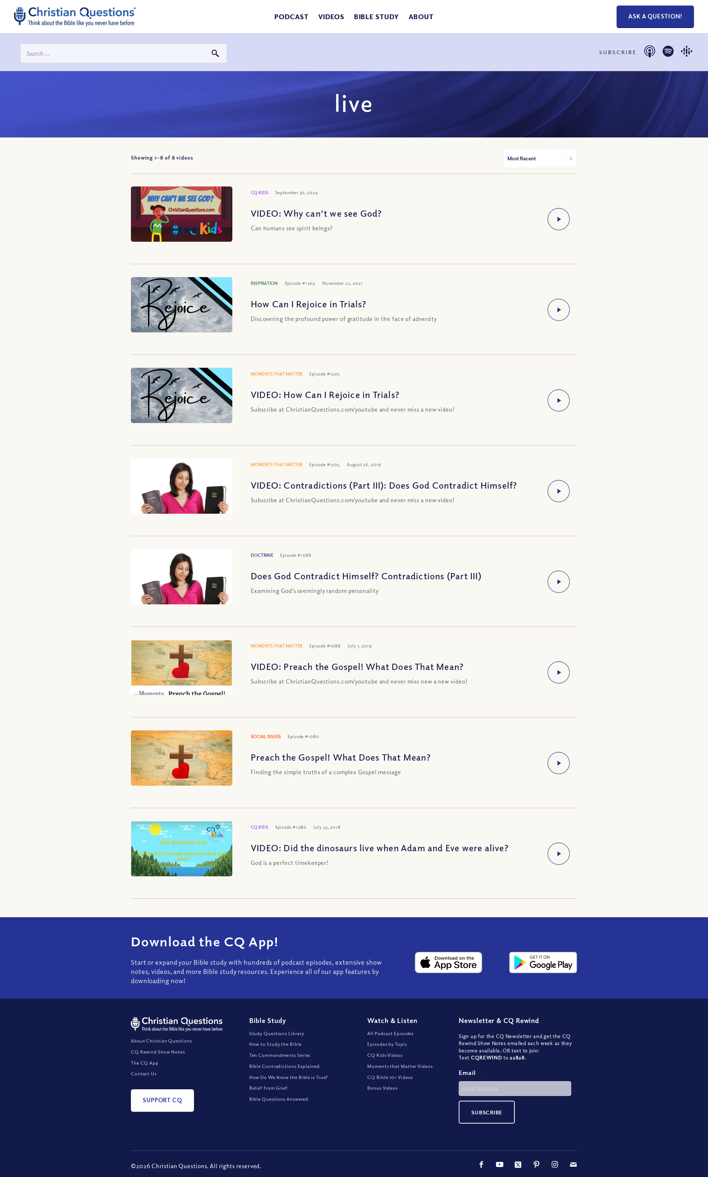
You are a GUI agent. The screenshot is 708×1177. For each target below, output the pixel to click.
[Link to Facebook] (481, 1164)
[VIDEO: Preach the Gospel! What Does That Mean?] (181, 681)
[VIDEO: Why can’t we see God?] (181, 215)
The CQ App (145, 1063)
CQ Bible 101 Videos (390, 1077)
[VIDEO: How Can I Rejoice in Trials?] (181, 396)
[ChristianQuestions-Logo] (75, 23)
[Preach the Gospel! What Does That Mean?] (181, 763)
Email (470, 1072)
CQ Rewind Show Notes (158, 1052)
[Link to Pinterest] (536, 1164)
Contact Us (144, 1073)
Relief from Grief (268, 1088)
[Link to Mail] (573, 1164)
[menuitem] (291, 16)
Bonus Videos (382, 1088)
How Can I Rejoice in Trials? (309, 303)
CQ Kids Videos (385, 1055)
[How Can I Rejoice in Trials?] (181, 305)
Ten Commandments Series (280, 1055)
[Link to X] (518, 1164)
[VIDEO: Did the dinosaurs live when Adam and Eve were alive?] (181, 850)
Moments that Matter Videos (400, 1066)
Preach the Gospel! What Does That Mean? (341, 756)
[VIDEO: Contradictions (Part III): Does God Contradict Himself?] (181, 492)
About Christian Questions (161, 1041)
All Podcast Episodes (390, 1033)
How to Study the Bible (275, 1044)
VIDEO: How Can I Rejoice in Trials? (325, 394)
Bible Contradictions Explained (284, 1066)
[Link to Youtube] (499, 1164)
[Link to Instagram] (554, 1164)
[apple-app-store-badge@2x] (449, 962)
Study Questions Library (277, 1033)
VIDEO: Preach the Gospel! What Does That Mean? (357, 666)
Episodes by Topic (387, 1044)
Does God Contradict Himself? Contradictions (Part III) (366, 575)
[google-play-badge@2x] (543, 962)
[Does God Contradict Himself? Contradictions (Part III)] (181, 583)
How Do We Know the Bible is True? (288, 1077)
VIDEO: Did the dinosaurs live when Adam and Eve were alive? (380, 847)
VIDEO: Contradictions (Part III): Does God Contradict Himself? (384, 484)
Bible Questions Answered (279, 1099)
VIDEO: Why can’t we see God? (316, 213)
